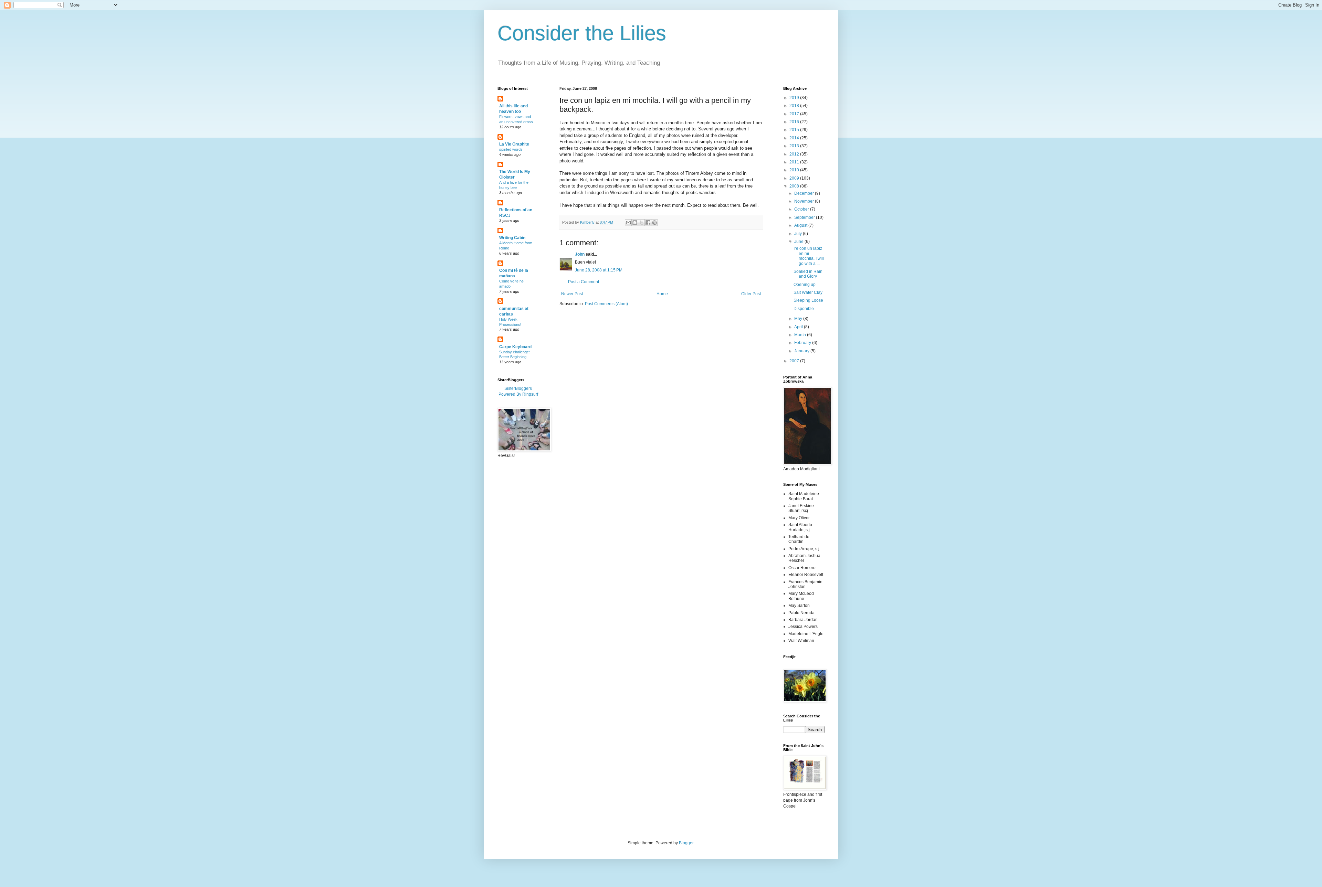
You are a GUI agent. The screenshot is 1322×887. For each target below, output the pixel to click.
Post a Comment (583, 281)
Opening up (805, 284)
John (580, 254)
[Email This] (628, 222)
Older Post (751, 293)
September (805, 217)
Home (662, 293)
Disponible (804, 308)
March (800, 334)
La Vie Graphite (514, 144)
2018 (794, 105)
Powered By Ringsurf (518, 394)
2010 (794, 170)
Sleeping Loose (808, 300)
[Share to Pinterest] (654, 222)
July (798, 233)
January (802, 351)
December (804, 193)
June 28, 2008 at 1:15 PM (598, 270)
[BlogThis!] (634, 222)
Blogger (686, 843)
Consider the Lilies (581, 33)
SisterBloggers (518, 388)
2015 (794, 129)
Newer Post (572, 293)
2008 (794, 186)
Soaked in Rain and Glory (808, 274)
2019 (794, 97)
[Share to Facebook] (647, 222)
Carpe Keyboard (515, 346)
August (801, 225)
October (802, 209)
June (799, 241)
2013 (794, 145)
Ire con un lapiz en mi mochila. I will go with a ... (809, 256)
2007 (794, 361)
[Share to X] (641, 222)
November (804, 201)
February (803, 342)
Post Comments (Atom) (606, 303)
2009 (794, 178)
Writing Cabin (512, 237)
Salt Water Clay (808, 292)
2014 (794, 138)
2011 (794, 162)
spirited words (511, 149)
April (799, 326)
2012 (794, 154)
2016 (794, 121)
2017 (794, 113)
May (798, 318)
